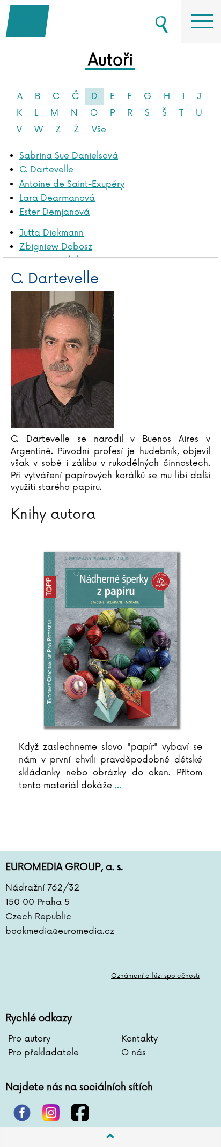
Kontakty (139, 1038)
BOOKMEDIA (59, 21)
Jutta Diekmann (51, 233)
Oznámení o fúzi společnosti (155, 976)
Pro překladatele (43, 1052)
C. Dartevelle (46, 169)
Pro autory (29, 1038)
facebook (80, 1112)
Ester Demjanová (54, 212)
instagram (51, 1112)
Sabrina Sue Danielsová (68, 155)
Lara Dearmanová (57, 198)
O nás (133, 1052)
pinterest (22, 1112)
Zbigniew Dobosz (55, 247)
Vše (99, 129)
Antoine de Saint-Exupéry (71, 184)
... (116, 785)
